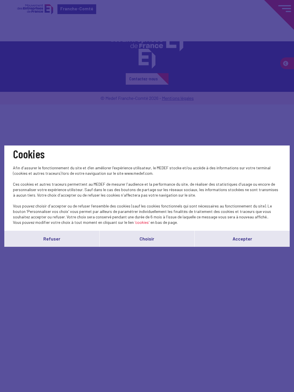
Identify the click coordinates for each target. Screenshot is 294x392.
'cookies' (142, 222)
